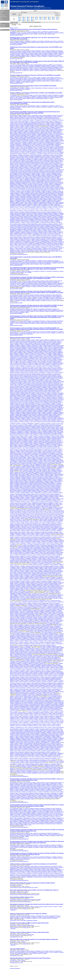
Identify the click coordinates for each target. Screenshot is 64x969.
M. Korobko (35, 185)
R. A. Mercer (59, 199)
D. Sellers (35, 227)
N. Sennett (46, 227)
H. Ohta (17, 208)
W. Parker (23, 213)
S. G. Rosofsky (43, 222)
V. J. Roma (56, 221)
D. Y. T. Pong (46, 215)
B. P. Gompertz (17, 50)
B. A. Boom (39, 137)
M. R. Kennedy (17, 54)
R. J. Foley (29, 297)
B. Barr (23, 132)
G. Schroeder (60, 96)
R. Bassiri (50, 132)
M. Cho (23, 146)
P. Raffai (17, 218)
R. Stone (44, 232)
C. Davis (12, 121)
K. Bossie (61, 137)
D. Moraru (30, 203)
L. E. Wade (47, 243)
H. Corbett (24, 79)
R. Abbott (55, 126)
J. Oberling (38, 207)
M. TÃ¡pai (48, 235)
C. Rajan (25, 218)
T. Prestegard (43, 216)
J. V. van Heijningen (26, 241)
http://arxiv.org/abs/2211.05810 (16, 90)
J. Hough (19, 176)
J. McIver (53, 197)
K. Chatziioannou (18, 145)
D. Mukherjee (13, 204)
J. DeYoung (33, 79)
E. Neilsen (40, 123)
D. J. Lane (23, 80)
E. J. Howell (24, 176)
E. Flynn (42, 162)
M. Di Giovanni (59, 156)
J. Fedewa (48, 80)
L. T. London (17, 191)
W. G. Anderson (38, 342)
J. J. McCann (17, 197)
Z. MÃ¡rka (54, 194)
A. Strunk (15, 234)
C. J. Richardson (57, 219)
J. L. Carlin (16, 284)
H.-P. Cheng (40, 145)
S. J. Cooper (39, 148)
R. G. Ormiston (51, 208)
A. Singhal (52, 229)
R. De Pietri (59, 154)
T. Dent (55, 154)
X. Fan (27, 160)
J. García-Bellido (25, 285)
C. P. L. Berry (55, 133)
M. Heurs (20, 175)
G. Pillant (23, 215)
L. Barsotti (28, 132)
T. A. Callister (61, 140)
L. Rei (36, 219)
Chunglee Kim (24, 183)
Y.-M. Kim (46, 183)
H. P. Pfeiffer (44, 214)
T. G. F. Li (23, 189)
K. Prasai (29, 216)
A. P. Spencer (27, 231)
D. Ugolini (52, 239)
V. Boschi (53, 137)
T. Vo (22, 243)
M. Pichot (12, 215)
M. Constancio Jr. (29, 148)
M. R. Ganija (28, 165)
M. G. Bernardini (29, 65)
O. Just (43, 261)
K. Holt (59, 175)
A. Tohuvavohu (43, 55)
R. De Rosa (15, 156)
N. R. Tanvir (37, 31)
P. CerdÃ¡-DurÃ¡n (49, 143)
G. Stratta (53, 33)
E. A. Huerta (38, 176)
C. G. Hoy (29, 176)
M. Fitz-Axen (27, 162)
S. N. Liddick (12, 262)
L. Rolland (46, 221)
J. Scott (22, 227)
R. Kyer (54, 41)
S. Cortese (24, 149)
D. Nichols (60, 205)
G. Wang (19, 244)
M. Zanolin (17, 251)
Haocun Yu (45, 249)
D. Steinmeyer (29, 232)
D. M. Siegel (44, 33)
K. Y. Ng (48, 205)
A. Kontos (26, 185)
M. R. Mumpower (47, 262)
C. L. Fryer (19, 285)
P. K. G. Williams (26, 118)
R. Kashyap (21, 180)
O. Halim (21, 171)
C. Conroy (41, 331)
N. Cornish (15, 149)
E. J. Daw (56, 153)
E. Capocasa (41, 141)
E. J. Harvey (24, 105)
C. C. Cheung (33, 77)
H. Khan (42, 182)
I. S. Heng (43, 174)
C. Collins (17, 148)
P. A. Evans (18, 52)
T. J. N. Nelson (34, 205)
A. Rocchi (41, 221)
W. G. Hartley (35, 283)
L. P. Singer (43, 229)
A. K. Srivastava (33, 231)
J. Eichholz (15, 159)
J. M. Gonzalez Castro (34, 168)
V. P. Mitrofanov (35, 202)
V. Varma (52, 241)
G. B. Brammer (54, 51)
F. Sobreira (52, 124)
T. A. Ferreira (46, 161)
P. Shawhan (43, 228)
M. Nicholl (50, 54)
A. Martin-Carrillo (37, 54)
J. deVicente (15, 117)
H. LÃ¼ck (16, 192)
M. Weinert (21, 246)
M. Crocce (42, 120)
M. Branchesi (48, 138)
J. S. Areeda (36, 129)
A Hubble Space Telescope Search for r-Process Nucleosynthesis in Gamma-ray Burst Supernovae (33, 29)
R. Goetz (16, 168)
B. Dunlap (31, 311)
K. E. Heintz (40, 32)
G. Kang (48, 179)
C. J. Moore (38, 96)
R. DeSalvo (25, 156)
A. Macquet (60, 192)
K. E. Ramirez (43, 218)
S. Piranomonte (25, 69)
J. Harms (33, 173)
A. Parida (19, 213)
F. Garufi (52, 165)
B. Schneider (23, 51)
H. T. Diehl (21, 117)
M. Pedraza (17, 214)
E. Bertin (53, 118)
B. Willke (54, 247)
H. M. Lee (36, 188)
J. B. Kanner (52, 179)
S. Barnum (15, 132)
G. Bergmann (39, 133)
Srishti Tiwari (54, 236)
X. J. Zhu (60, 251)
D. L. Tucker (44, 117)
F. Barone (20, 132)
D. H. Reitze (43, 219)
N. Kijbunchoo (18, 183)
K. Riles (22, 221)
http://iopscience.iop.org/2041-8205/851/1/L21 (19, 274)
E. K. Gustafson (58, 170)
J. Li (15, 189)
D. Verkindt (44, 242)
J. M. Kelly (61, 261)
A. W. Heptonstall (53, 174)
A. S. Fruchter (50, 31)
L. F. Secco (48, 300)
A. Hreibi (34, 176)
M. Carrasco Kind (24, 120)
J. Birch (48, 135)
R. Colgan (55, 147)
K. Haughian (53, 173)
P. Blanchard (59, 283)
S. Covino (18, 32)
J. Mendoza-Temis (33, 262)
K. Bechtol (48, 118)
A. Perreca (39, 214)
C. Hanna (61, 171)
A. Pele (27, 214)
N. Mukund (24, 204)
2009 (46, 17)
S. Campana (43, 56)
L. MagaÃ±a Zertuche (33, 193)
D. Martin (27, 262)
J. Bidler (28, 135)
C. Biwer (25, 350)
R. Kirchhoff (19, 184)
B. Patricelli (54, 213)
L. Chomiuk (16, 41)
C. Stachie (49, 231)
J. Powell (14, 216)
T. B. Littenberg (43, 189)
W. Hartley (24, 115)
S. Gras (37, 169)
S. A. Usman (16, 240)
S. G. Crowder (21, 152)
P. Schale (15, 226)
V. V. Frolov (40, 163)
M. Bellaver (33, 80)
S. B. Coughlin (46, 149)
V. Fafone (15, 160)
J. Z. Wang (28, 244)
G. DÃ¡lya (54, 152)
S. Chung (47, 146)
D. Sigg (34, 229)
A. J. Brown (38, 56)
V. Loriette (32, 191)
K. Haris (29, 173)
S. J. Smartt (31, 55)
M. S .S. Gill (31, 285)
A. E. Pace (40, 210)
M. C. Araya (31, 129)
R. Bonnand (29, 137)
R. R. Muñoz (45, 286)
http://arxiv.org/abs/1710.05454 (16, 325)
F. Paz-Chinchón (41, 283)
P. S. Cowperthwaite (35, 271)
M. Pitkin (35, 215)
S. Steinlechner (23, 232)
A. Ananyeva (48, 128)
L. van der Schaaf (33, 241)
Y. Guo (43, 170)
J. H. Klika (34, 184)
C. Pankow (48, 212)
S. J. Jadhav (16, 178)
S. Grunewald (27, 170)
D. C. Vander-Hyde (17, 241)
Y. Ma (36, 192)
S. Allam (37, 116)
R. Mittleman (48, 202)
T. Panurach (50, 42)
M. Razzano (22, 219)
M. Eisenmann (28, 159)
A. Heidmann (15, 174)
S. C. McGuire (48, 197)
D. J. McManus (59, 197)
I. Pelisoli (57, 311)
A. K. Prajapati (20, 216)
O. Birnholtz (57, 135)
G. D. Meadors (29, 199)
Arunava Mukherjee (59, 203)
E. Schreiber (53, 226)
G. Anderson (47, 51)
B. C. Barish (53, 131)
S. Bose (56, 137)
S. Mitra (29, 202)
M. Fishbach (48, 115)
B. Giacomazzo (25, 167)
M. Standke (54, 231)
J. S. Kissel (24, 184)
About (1, 18)
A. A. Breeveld (33, 56)
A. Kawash (56, 77)
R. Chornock (44, 97)
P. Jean (28, 77)
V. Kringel (57, 185)
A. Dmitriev (41, 157)
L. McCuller (42, 197)
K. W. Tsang (20, 239)
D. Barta (38, 132)
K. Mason (60, 195)
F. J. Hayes (58, 173)
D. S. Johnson (46, 178)
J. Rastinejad (17, 55)
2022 (58, 19)
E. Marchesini (41, 311)
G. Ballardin (25, 131)
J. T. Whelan (15, 247)
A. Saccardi (58, 69)
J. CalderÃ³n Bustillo (53, 140)
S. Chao (33, 144)
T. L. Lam (14, 187)
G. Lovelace (58, 191)
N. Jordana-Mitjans (14, 88)
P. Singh (48, 33)
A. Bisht (21, 136)
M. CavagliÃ (33, 143)
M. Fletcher (37, 162)
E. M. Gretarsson (13, 170)
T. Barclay (15, 56)
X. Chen (31, 145)
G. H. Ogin (55, 207)
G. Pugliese (35, 33)
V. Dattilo (45, 153)
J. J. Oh (59, 207)
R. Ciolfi (61, 146)
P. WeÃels (51, 246)
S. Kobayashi (50, 88)
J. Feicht (13, 161)
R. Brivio (48, 65)
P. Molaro (29, 42)
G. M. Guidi (33, 170)
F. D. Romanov (45, 79)
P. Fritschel (36, 163)
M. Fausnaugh (23, 52)
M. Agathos (46, 127)
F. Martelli (38, 195)
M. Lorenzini (27, 191)
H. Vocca (25, 243)
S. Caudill (29, 143)
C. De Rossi (20, 156)
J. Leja (37, 331)
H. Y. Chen (53, 116)
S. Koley (16, 185)
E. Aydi (11, 41)
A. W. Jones (52, 178)
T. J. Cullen (27, 152)
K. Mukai (37, 42)
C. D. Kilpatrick (44, 31)
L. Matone (51, 196)
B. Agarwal (17, 340)
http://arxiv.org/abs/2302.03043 (16, 83)
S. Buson (25, 77)
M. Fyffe (49, 163)
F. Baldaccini (19, 131)
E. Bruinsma (38, 80)
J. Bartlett (42, 132)
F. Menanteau (30, 123)
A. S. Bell (30, 133)
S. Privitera (49, 216)
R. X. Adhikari (31, 127)
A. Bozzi (28, 138)
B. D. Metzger (18, 33)
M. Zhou (52, 251)
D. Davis (52, 153)
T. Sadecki (28, 223)
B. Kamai (37, 179)
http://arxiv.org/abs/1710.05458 (16, 335)
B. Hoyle (38, 122)
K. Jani (20, 178)
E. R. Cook (27, 284)
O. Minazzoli (56, 201)
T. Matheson (27, 286)
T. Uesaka (44, 263)
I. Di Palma (31, 157)
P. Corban (45, 148)
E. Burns (32, 50)
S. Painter (57, 80)
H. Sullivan (26, 82)
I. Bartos (46, 132)
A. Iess (22, 177)
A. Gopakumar (42, 168)
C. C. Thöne (34, 70)
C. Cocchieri (39, 147)
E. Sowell (22, 231)
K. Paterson (32, 98)
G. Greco (52, 169)
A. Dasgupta (24, 153)
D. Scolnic (55, 281)
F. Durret (44, 284)
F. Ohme (13, 208)
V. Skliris (19, 230)
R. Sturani (19, 234)
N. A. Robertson (31, 221)
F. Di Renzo (36, 157)
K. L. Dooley (52, 157)
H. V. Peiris (29, 116)
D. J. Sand (16, 97)
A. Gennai (30, 166)
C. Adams (26, 127)
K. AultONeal (21, 130)
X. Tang (40, 263)
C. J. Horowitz (13, 260)
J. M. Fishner (21, 162)
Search (1, 13)
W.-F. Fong (29, 52)
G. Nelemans (27, 205)
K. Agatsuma (51, 127)
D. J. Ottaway (25, 210)
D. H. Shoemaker (57, 228)
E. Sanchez (16, 124)
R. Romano (17, 222)
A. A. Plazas (52, 123)
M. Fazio (60, 160)
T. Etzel (55, 159)
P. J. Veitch (25, 242)
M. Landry (18, 187)
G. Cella (44, 143)
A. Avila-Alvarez (37, 130)
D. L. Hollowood (32, 122)
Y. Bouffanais (23, 138)
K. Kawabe (56, 180)
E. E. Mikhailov (18, 201)
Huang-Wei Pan (33, 212)
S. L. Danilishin (60, 152)
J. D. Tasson (59, 235)
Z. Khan (53, 182)
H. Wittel (20, 248)
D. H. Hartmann (34, 32)
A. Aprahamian (50, 260)
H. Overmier (30, 210)
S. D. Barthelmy (23, 346)
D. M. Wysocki (54, 248)
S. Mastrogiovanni (35, 196)
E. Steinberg (42, 78)
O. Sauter (57, 225)
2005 (29, 17)
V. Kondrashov (21, 185)
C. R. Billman (40, 348)
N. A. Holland (55, 175)
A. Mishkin (16, 202)
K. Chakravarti (17, 144)
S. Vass (55, 241)
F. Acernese (16, 127)
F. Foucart (34, 261)
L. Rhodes (23, 55)
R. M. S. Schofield (40, 226)
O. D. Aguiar (39, 340)
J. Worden (39, 248)
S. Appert (23, 129)
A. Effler (60, 158)
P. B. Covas (16, 150)
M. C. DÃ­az (42, 156)
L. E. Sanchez (13, 225)
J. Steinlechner (16, 232)
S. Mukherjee (18, 204)
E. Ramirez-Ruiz (37, 88)
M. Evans (59, 159)
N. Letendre (61, 188)
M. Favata (52, 160)
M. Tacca (24, 235)
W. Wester (32, 126)
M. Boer (60, 136)
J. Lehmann (52, 188)
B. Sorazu (58, 230)
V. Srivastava (40, 231)
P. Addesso (46, 339)
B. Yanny (48, 281)
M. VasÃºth (60, 241)
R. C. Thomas (20, 126)
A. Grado (20, 169)
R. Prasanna (33, 216)
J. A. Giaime (30, 167)
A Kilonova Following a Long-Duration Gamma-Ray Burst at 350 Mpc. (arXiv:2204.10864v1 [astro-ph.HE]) (36, 92)
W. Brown (45, 310)
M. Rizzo (26, 221)
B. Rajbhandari (30, 218)
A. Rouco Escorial (17, 51)
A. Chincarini (56, 145)
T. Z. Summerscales (35, 234)
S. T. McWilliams (16, 199)
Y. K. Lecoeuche (21, 188)
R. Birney (52, 135)
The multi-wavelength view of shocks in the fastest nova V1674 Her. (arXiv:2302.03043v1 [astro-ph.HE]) (35, 75)
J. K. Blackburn (31, 136)
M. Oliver (27, 208)
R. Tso (28, 239)
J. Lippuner (22, 262)
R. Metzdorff (43, 200)
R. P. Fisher (16, 162)
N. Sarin (28, 51)
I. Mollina (33, 42)
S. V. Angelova (17, 129)
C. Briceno (35, 308)
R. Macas (39, 192)
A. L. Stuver (24, 234)
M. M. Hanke (51, 171)
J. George (39, 166)
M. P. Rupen (24, 78)
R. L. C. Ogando (46, 123)
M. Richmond (51, 79)
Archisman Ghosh (13, 167)
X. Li (27, 189)
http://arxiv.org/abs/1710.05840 (16, 302)
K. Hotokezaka (37, 50)
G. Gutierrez (26, 122)
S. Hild (24, 175)
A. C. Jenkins (37, 178)
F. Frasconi (20, 163)
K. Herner (20, 116)
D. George (34, 166)
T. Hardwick (24, 173)
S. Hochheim (37, 175)
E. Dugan (43, 80)
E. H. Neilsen (39, 298)
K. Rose (32, 222)
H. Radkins (60, 217)
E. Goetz (12, 168)
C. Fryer (39, 52)
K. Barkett (49, 345)
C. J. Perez (35, 214)
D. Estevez (45, 159)
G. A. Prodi (54, 216)
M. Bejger (25, 133)
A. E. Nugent (60, 95)
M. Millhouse (37, 201)
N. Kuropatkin (57, 122)
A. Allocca (30, 128)
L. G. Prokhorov (60, 216)
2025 (29, 20)
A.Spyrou (32, 263)
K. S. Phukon (54, 214)
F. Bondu (20, 137)
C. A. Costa (28, 149)
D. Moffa (56, 202)
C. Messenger (32, 200)
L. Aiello (15, 128)
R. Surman (36, 263)
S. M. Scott (26, 227)
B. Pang (38, 212)
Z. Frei (24, 163)
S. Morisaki (40, 203)
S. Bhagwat (18, 348)
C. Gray (44, 169)
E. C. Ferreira (41, 161)
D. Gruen (15, 122)
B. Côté (22, 260)
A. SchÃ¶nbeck (47, 226)
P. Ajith (21, 128)
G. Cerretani (56, 143)
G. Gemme (21, 166)
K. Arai (26, 129)
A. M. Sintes (57, 229)
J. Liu (48, 189)
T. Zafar (31, 64)
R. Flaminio (32, 162)
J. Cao (37, 141)
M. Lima (13, 123)
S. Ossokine (19, 210)
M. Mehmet (34, 199)
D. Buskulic (18, 140)
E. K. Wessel (46, 246)
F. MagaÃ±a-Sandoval (24, 193)
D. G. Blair (42, 136)
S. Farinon (31, 160)
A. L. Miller (28, 201)
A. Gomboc (55, 88)
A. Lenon (56, 188)
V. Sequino (56, 227)
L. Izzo (45, 32)
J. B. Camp (16, 141)
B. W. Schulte (59, 226)
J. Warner (53, 244)
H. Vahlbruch (22, 240)
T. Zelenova (22, 251)
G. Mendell (54, 199)
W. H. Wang (33, 244)
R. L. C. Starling (23, 70)
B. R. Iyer (53, 177)
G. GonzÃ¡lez (27, 168)
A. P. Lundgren (27, 192)
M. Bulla (28, 50)
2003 (21, 17)
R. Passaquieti (39, 213)
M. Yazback (30, 249)
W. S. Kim (41, 183)
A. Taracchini (53, 235)
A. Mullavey (29, 204)
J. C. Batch (45, 346)
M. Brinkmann (25, 139)
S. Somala (49, 230)
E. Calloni (12, 141)
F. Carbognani (47, 141)
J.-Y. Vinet (14, 243)
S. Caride (52, 141)
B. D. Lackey (57, 186)
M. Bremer (43, 65)
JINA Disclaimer (2, 26)
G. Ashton (51, 129)
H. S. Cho (20, 146)
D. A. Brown (37, 296)
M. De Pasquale (16, 67)
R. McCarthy (23, 197)
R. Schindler (26, 124)
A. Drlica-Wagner (24, 121)
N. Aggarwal (57, 127)
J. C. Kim (29, 183)
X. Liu (51, 189)
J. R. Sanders (31, 225)
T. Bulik (56, 139)
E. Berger (33, 97)
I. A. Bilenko (32, 135)
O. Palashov (16, 212)
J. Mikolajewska (23, 42)
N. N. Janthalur (25, 178)
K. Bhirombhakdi (21, 56)
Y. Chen (35, 145)
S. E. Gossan (56, 168)
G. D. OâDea (49, 207)
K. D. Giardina (37, 167)
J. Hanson (20, 173)
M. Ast (38, 343)
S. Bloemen (51, 136)
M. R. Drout (39, 284)
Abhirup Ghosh (59, 166)
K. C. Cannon (29, 141)
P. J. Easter (45, 158)
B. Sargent (44, 64)
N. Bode (56, 136)
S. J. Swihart (54, 106)
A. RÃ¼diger (58, 222)
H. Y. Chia (51, 145)
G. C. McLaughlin (54, 261)
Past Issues (2, 11)
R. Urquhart (18, 43)
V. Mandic (12, 194)
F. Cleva (35, 147)
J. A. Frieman (34, 297)
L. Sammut (54, 223)
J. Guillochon (17, 271)
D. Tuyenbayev (42, 239)
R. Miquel (35, 123)
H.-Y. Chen (48, 296)
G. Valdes (32, 240)
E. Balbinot (54, 283)
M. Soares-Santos (13, 115)
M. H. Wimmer (59, 247)
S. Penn (30, 214)
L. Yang (22, 249)
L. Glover (56, 167)
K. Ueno (47, 239)
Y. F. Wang (38, 244)
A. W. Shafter (19, 79)
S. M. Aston (55, 129)
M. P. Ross (48, 222)
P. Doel (19, 121)
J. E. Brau (54, 138)
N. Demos (51, 154)
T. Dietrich (48, 156)
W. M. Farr (39, 160)
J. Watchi (61, 244)
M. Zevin (32, 251)
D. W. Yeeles (36, 249)
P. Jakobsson (49, 32)
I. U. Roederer (39, 260)
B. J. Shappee (56, 42)
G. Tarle (15, 126)
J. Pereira (59, 262)
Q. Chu (33, 146)
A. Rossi (39, 33)
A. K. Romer (57, 123)
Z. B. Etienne (50, 159)
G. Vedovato (16, 242)
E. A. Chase (42, 144)
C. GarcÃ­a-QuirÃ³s (46, 165)
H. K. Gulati (38, 170)
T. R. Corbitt (49, 148)
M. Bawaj (58, 132)
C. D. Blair (37, 136)
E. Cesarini (61, 143)
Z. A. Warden (48, 244)
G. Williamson (18, 80)
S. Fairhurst (23, 160)
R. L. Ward (43, 244)
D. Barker (58, 131)
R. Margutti (16, 286)
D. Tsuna (37, 239)
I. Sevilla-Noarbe (38, 117)
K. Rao (60, 218)
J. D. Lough (48, 191)
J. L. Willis (49, 247)
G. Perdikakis (54, 262)
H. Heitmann (27, 174)
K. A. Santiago (37, 225)
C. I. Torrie (32, 238)
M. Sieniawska (29, 229)
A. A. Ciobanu (56, 146)
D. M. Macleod (55, 192)
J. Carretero (31, 120)
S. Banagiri (36, 131)
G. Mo (52, 202)
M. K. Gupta (51, 170)
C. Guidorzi (26, 88)
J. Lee (44, 188)
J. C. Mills (43, 201)
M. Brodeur (20, 261)
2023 (21, 20)
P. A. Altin (39, 128)
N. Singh (48, 229)
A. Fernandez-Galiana (28, 161)
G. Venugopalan (38, 242)
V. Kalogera (32, 179)
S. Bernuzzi (45, 133)
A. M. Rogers (21, 263)
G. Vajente (28, 240)
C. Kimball (50, 183)
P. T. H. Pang (43, 212)
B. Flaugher (41, 121)
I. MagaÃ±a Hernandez (14, 193)
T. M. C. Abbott (33, 118)
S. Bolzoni (29, 79)
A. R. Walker (26, 126)
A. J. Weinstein (27, 246)
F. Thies (14, 236)
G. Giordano (51, 167)
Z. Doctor (44, 115)
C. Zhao (48, 251)
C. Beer (15, 347)
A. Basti (54, 132)
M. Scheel (19, 226)
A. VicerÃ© (54, 242)
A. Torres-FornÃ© (26, 238)
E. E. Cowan (21, 150)
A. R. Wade (42, 243)
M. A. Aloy (34, 128)
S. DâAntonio (13, 153)
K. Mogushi (61, 202)
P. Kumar (31, 186)
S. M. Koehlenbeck (56, 184)
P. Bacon (47, 130)
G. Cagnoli (41, 140)
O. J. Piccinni (60, 214)
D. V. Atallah (52, 343)
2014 (25, 19)
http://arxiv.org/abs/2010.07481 (16, 109)
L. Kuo (43, 186)
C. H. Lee (27, 188)
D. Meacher (23, 199)
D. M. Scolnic (50, 323)
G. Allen (25, 128)
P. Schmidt (28, 226)
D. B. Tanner (43, 235)
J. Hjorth (60, 52)
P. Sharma (39, 228)
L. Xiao (59, 248)
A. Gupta (47, 170)
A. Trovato (58, 238)
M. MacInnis (48, 192)
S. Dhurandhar (37, 156)
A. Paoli (15, 213)
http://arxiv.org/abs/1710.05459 (16, 288)
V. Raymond (17, 219)
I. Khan (45, 182)
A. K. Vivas (53, 300)
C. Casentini (23, 143)
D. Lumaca (21, 192)
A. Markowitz (19, 195)
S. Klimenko (39, 184)
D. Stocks (41, 232)
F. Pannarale (53, 212)
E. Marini (27, 98)
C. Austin (26, 130)
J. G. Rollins (51, 221)
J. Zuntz (35, 126)
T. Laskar (22, 54)
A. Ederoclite (46, 41)
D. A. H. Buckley (40, 41)
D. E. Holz (54, 115)
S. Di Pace (26, 157)
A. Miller (32, 201)
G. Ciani (51, 146)
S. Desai (15, 121)
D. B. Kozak (51, 185)
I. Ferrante (36, 161)
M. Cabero (31, 140)
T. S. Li (50, 285)
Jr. (43, 298)
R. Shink (52, 228)
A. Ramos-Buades (50, 218)
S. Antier (50, 342)
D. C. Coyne (39, 150)
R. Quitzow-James (54, 217)
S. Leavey (16, 188)
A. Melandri (12, 33)
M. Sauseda (37, 300)
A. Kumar (26, 186)
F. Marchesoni (40, 194)
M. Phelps (50, 214)
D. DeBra (61, 153)
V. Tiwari (59, 236)
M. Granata (29, 169)
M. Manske (28, 194)
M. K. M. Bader (58, 130)
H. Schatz (44, 260)
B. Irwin (37, 177)
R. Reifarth (15, 263)
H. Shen (48, 228)
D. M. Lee (18, 262)
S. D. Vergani (57, 55)
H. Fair (18, 160)
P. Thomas (24, 236)
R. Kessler (24, 116)
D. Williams (37, 247)
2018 (42, 19)
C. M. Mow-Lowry (51, 203)
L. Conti (35, 148)
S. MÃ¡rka (50, 194)
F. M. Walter (24, 43)
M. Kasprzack (27, 180)
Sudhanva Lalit (18, 7)
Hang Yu (41, 249)
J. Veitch (21, 242)
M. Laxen (51, 187)
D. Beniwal (34, 133)
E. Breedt (27, 56)
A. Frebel (29, 261)
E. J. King (55, 183)
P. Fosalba (46, 121)
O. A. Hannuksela (13, 173)
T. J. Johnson (20, 77)
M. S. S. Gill (26, 117)
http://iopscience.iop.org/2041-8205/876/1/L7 (19, 254)
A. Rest (55, 298)
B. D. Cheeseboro (26, 145)
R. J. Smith (32, 88)
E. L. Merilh (15, 200)
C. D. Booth (44, 137)
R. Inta (30, 177)
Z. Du (32, 158)
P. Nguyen (55, 205)
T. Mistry (25, 202)
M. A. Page (50, 210)
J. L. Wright (44, 248)
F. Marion (45, 194)
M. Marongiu (17, 89)
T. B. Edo (50, 158)
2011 (54, 17)
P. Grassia (41, 169)
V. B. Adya (37, 127)
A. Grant (33, 169)
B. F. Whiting (21, 247)
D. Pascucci (28, 213)
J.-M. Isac (46, 177)
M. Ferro (21, 67)
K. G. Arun (25, 343)
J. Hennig (47, 174)
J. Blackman (43, 350)
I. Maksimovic (53, 193)
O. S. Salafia (23, 50)
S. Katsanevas (33, 180)
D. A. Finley (57, 284)
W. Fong (28, 31)
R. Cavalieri (39, 143)
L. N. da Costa (60, 120)
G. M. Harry (37, 173)
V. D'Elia (60, 56)
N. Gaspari (50, 52)
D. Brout (41, 116)
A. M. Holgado (49, 175)
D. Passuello (45, 213)
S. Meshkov (27, 200)
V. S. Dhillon (12, 52)
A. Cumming (32, 152)
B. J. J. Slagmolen (24, 230)
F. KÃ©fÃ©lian (18, 182)
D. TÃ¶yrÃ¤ (37, 238)
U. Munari (42, 42)
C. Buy (22, 140)
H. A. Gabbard (54, 163)
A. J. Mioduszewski (17, 78)
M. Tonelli (15, 238)
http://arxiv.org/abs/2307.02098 (16, 58)
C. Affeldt (42, 127)
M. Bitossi (26, 136)
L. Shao (34, 228)
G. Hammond (41, 171)
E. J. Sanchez (60, 223)
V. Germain (48, 166)
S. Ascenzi (46, 129)
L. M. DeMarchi (45, 154)
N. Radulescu (12, 218)
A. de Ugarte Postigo (37, 64)
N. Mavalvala (56, 196)
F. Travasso (43, 238)
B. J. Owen (35, 210)
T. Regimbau (31, 219)
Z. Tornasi (20, 238)
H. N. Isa (42, 177)
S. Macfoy (44, 192)
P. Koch (50, 184)
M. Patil (49, 213)
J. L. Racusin (36, 69)
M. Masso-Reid (28, 196)
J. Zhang (36, 251)
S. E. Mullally (49, 64)
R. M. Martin (48, 195)
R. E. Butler (24, 281)
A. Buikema (51, 139)
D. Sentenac (51, 227)
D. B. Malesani (60, 32)
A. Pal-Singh (26, 212)
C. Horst (15, 176)
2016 (33, 19)
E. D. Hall (30, 171)
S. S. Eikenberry (21, 159)
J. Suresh (51, 234)
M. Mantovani (34, 194)
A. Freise (28, 163)
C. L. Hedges (61, 67)
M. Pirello (31, 215)
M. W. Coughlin (39, 149)
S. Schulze (33, 51)
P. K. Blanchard (39, 97)
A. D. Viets (59, 242)
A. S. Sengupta (41, 227)
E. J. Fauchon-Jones (46, 160)
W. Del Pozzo (39, 154)
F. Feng (22, 161)
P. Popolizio (57, 215)
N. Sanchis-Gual (19, 225)
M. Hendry (38, 174)
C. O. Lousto (53, 191)
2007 (37, 17)
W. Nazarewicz (33, 260)
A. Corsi (19, 149)
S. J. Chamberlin (24, 144)
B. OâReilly (44, 208)
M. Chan (29, 144)
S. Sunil (44, 234)
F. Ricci (51, 219)
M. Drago (23, 158)
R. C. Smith (46, 124)
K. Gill (46, 167)
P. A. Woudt (17, 108)
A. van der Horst (50, 55)
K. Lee (47, 188)
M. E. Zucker (18, 252)
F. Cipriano (12, 147)
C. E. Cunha (47, 120)
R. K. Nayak (17, 205)
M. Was (57, 244)
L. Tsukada (32, 239)
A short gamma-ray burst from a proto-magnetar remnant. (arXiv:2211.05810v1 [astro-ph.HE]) (33, 85)
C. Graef (24, 169)
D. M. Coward (28, 150)
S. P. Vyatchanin (36, 243)
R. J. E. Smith (44, 230)
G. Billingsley (43, 135)
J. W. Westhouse (57, 246)
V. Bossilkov (12, 138)
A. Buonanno (12, 140)
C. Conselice (58, 116)
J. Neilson (23, 205)
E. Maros (24, 195)
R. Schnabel (33, 226)
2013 (21, 19)
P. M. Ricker (17, 221)
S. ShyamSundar (18, 229)
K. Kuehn (52, 122)
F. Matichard (46, 196)
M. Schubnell (32, 124)
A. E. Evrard (35, 121)
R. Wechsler (50, 117)
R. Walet (55, 243)
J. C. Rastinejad (13, 31)
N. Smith (20, 97)
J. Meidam (45, 199)
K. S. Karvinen (16, 180)
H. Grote (22, 170)
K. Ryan (19, 223)
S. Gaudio (61, 165)
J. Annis (28, 115)
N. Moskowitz (52, 311)
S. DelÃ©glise (33, 154)
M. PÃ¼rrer (26, 217)
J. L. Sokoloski (13, 43)
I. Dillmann (27, 260)
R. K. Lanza (41, 187)
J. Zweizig (23, 252)
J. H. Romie (27, 222)
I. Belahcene (24, 347)
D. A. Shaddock (13, 228)
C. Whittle (26, 247)
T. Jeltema (48, 122)
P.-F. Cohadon (50, 147)
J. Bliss (15, 261)
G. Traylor (48, 238)
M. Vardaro (47, 241)
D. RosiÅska (36, 222)
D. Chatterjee (57, 144)
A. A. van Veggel (41, 241)
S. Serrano (38, 124)
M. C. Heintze (21, 174)
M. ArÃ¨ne (41, 129)
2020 (50, 19)
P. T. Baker (14, 131)
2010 (50, 17)
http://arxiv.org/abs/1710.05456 (16, 313)
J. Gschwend (31, 117)
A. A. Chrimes (49, 56)
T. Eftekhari (12, 272)
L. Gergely (43, 166)
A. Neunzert (43, 205)
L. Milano (23, 201)
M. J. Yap (26, 249)
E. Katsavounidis (40, 180)
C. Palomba (21, 212)
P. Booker (34, 137)
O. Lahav (40, 115)
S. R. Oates (58, 50)
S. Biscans (59, 348)
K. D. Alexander (47, 271)
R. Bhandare (23, 135)
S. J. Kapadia (58, 179)
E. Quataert (58, 286)
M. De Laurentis (26, 154)
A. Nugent (55, 54)
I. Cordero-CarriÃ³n (56, 148)
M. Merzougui (21, 200)
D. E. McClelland (29, 197)
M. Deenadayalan (13, 154)
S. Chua (37, 146)
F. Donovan (46, 157)
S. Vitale (18, 243)
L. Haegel (16, 171)
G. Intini (34, 177)
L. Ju (17, 179)
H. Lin (58, 115)
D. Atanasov (55, 260)
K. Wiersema (51, 70)
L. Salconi (40, 223)
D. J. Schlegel (43, 300)
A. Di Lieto (17, 157)
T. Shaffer (19, 228)
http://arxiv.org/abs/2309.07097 (16, 44)
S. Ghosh (19, 167)
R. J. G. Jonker (13, 179)
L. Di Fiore (53, 156)
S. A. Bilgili (38, 135)
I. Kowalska (46, 185)
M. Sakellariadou (34, 223)
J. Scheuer (24, 226)
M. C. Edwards (55, 158)
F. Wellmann (37, 246)
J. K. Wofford (34, 248)
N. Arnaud (20, 343)
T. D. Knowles (46, 184)
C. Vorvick (30, 243)
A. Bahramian (54, 310)
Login (1, 29)
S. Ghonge (53, 166)
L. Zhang (40, 251)
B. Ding (22, 157)
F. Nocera (16, 207)
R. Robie (37, 221)
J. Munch (34, 204)
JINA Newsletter (2, 24)
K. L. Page (57, 78)
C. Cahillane (46, 140)
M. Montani (20, 203)
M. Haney (47, 171)
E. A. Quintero (47, 217)
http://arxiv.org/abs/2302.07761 (16, 72)
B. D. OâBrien (43, 207)
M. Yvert (56, 249)
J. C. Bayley (54, 346)
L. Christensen (60, 51)
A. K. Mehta (39, 199)
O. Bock (15, 351)
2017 (37, 19)
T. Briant (58, 138)
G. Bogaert (16, 137)
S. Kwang (52, 186)
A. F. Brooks (35, 139)
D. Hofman (43, 175)
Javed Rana (56, 218)
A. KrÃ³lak (17, 186)
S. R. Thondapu (29, 236)
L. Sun (41, 234)
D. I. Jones (57, 178)
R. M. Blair (46, 136)
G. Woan (24, 248)
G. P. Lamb (54, 32)
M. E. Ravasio (49, 69)
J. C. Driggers (28, 158)
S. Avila (44, 118)
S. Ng (51, 205)
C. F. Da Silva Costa (32, 153)
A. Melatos (49, 199)
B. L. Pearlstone (60, 213)
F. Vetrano (49, 242)
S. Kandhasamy (43, 179)
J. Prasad (25, 216)
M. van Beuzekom (44, 240)
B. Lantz (36, 187)
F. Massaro (47, 311)
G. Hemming (33, 174)
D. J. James (43, 122)
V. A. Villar (12, 271)
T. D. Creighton (58, 150)
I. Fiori (60, 161)
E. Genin (25, 166)
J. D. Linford (59, 41)
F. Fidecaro (56, 161)
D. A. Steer (59, 231)
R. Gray (48, 169)
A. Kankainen (48, 261)
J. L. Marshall (24, 123)
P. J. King (60, 183)
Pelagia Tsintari (37, 7)
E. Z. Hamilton (35, 171)
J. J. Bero (50, 133)
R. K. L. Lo (55, 189)
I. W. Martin (42, 195)
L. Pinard (27, 215)
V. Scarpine (21, 124)
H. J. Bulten (60, 139)
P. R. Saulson (52, 225)
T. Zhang (44, 251)
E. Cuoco (44, 152)
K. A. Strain (54, 232)
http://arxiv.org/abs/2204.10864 (16, 99)
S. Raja (21, 218)
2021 (54, 19)
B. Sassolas (46, 225)
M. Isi (49, 177)
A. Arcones (18, 260)
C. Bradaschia (33, 138)
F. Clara (20, 147)
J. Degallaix (20, 154)
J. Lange (32, 187)
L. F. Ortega (56, 208)
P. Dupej (35, 158)
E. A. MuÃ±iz (39, 204)
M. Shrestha (12, 89)
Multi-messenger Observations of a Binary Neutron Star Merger (25, 337)
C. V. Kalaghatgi (26, 179)
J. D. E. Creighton (50, 150)
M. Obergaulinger (31, 207)
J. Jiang (41, 178)
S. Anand (55, 31)
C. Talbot (33, 235)
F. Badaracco (51, 130)
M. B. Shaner (30, 228)
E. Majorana (46, 193)
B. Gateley (56, 165)
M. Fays (56, 160)
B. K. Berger (34, 347)
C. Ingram (27, 177)
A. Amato (44, 128)
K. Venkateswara (31, 242)
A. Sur (47, 234)
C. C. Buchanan (48, 353)
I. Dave (48, 153)
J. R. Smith (38, 230)
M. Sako (33, 116)
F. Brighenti (15, 139)
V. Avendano (30, 130)
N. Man (61, 193)
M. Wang (49, 263)
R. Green (62, 169)
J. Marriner (23, 283)
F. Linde (32, 189)
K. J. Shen (61, 42)
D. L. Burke (18, 120)
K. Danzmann (19, 153)
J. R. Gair (16, 165)
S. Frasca (15, 163)
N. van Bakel (37, 240)
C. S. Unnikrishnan (58, 239)
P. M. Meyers (49, 200)
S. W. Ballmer (30, 131)
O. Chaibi (12, 144)
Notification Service (3, 16)
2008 (42, 17)
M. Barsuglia (33, 132)
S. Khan (49, 182)
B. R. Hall (25, 171)
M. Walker (60, 243)
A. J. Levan (32, 31)
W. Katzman (46, 180)
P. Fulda (45, 163)
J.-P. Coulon (52, 149)
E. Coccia (45, 147)
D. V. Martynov (54, 195)
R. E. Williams (33, 41)
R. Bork (49, 137)
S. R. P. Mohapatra (13, 203)
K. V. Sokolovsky (26, 41)
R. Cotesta (34, 149)
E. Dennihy (26, 311)
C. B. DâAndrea (53, 120)
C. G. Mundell (21, 88)
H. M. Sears (45, 98)
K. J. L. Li (18, 189)
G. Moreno (35, 203)
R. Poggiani (40, 215)
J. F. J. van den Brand (52, 240)
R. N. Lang (28, 187)
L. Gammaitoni (22, 165)
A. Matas (41, 196)
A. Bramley (43, 138)
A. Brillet (20, 139)
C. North (20, 207)
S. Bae (47, 344)
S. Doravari (57, 157)
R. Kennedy (28, 182)
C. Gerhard (52, 80)
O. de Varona (31, 156)
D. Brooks (57, 118)
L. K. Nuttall (25, 207)
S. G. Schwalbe (17, 227)
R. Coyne (44, 150)
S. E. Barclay (47, 131)
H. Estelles (40, 159)
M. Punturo (17, 217)
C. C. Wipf (16, 248)
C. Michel (58, 200)
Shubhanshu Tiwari (47, 236)
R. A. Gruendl (20, 122)
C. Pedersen (12, 214)
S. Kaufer (51, 180)
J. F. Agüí (15, 65)
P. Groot (18, 170)
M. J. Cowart (33, 150)
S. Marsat (33, 195)
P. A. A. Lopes (55, 285)
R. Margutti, (21, 272)
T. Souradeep (17, 231)
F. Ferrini (52, 161)
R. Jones (61, 178)
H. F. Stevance (37, 55)
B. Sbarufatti (16, 70)
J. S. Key (32, 182)
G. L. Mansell (23, 194)
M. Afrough (12, 340)
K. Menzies (39, 79)
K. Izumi (57, 177)
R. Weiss (32, 246)
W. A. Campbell (22, 141)
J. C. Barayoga (42, 131)
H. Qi (30, 217)
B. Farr (35, 160)
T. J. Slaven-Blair (32, 230)
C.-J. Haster (48, 173)
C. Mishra (21, 202)
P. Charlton (38, 144)
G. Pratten (39, 216)
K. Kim (33, 183)
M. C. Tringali (53, 238)
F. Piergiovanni (17, 215)
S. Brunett (47, 139)
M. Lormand (37, 191)
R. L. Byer (26, 140)
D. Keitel (23, 182)
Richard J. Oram (39, 208)
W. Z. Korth (41, 185)
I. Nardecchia (56, 204)
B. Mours (45, 203)
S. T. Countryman (58, 149)
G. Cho (15, 146)
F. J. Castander (37, 120)
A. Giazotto (42, 167)
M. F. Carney (57, 141)
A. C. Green (57, 169)
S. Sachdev (23, 223)
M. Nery (39, 205)
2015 (29, 19)
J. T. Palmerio (60, 54)
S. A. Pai (57, 210)
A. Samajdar (49, 223)
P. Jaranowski (31, 178)
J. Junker (20, 179)
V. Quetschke (35, 217)
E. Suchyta (56, 124)
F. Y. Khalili (37, 182)
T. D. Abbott (60, 126)
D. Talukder (37, 235)
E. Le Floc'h (44, 68)
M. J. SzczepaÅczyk (18, 235)
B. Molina (52, 77)
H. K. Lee (32, 188)
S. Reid (39, 219)
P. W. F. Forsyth (56, 162)
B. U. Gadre (60, 163)
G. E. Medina (33, 286)
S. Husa (52, 176)
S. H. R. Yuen (51, 249)
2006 (33, 17)
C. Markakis (59, 194)
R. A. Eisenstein (34, 159)
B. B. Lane (23, 187)
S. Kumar (39, 186)
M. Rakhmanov (37, 218)
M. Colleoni (60, 147)
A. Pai (54, 210)
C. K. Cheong (45, 145)
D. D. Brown (41, 139)
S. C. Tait (29, 235)
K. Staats (45, 231)
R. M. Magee (41, 193)
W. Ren (48, 219)
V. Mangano (17, 194)
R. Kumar (35, 186)
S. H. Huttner (57, 176)
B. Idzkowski (18, 177)
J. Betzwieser (17, 135)
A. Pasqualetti (33, 213)
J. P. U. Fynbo (23, 32)
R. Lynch (32, 192)
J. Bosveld (18, 138)
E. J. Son (53, 230)
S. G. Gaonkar (34, 165)
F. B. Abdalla (39, 118)
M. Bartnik (28, 80)
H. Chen (54, 280)
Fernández (19, 65)
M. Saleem (44, 223)
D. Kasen (46, 285)
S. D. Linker (37, 189)
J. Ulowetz (56, 79)
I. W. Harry (43, 173)
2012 (58, 17)
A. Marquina (28, 195)
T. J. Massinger (22, 196)
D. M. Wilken (31, 247)
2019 (46, 19)
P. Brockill (31, 139)
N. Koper (31, 185)
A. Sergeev (61, 227)
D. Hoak (32, 175)
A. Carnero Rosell (47, 116)
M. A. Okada (22, 208)
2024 (25, 20)
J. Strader (20, 41)
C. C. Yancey (17, 249)
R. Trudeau (15, 239)
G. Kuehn (22, 186)
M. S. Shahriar (24, 228)
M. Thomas (19, 236)
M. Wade (51, 243)
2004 (25, 17)
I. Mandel (32, 54)
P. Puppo (22, 217)
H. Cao (33, 141)
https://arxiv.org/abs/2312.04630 (16, 34)
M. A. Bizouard (31, 350)
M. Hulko (48, 176)
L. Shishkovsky (43, 106)
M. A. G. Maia (18, 123)
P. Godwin (60, 167)
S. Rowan (53, 222)
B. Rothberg (27, 89)
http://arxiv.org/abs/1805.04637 (16, 265)
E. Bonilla (25, 137)
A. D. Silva (38, 229)
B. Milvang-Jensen (25, 33)
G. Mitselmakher (42, 202)
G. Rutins (15, 223)
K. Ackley (43, 51)
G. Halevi (29, 32)
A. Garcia (15, 116)
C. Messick (38, 200)
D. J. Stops (49, 232)
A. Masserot (16, 196)
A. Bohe (32, 351)
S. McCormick (36, 197)
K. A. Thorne (35, 236)
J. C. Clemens (21, 311)
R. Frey (31, 163)
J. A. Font (50, 162)
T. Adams (41, 339)
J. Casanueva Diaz (17, 143)
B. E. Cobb (50, 97)
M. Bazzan (15, 133)
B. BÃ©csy (20, 133)
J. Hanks (56, 171)
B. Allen (54, 340)
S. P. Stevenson (35, 232)
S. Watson (32, 82)
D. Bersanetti (60, 133)
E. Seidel (31, 227)
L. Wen (41, 246)
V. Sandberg (25, 225)
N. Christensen (29, 146)
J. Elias (30, 308)
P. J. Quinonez (41, 217)
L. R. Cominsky (22, 148)
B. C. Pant (58, 212)
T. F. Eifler (31, 121)
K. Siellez (24, 229)
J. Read (27, 219)
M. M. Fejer (18, 161)
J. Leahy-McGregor (31, 105)
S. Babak (43, 130)
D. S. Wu (48, 248)
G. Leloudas (26, 54)
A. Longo (22, 191)
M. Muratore (45, 204)
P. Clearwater (30, 147)
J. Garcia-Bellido (34, 115)
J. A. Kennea (35, 68)
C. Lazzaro (61, 187)
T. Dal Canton (49, 152)
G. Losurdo (42, 191)
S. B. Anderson (55, 128)
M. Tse (25, 239)
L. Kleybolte (29, 184)
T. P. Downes (17, 158)
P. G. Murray (50, 204)
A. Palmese (19, 115)
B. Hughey (44, 176)
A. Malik (58, 193)
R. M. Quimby (13, 79)
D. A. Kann (30, 68)
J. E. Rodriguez (17, 82)
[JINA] (4, 8)
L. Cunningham (38, 152)
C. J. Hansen (38, 261)
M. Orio (46, 42)
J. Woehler (28, 248)
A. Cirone (17, 147)
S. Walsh (15, 244)
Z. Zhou (56, 251)
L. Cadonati (36, 140)
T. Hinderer (28, 175)
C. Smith (22, 82)
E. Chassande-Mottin (50, 144)
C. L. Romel (22, 222)
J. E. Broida (20, 353)
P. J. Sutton (56, 234)
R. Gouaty (16, 169)
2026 (33, 20)
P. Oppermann (32, 208)
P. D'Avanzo (55, 56)
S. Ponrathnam (52, 215)
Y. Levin (11, 189)
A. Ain (18, 128)
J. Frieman (50, 121)
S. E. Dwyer (40, 158)
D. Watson (46, 70)
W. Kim (36, 183)
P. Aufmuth (15, 130)
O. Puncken (12, 217)
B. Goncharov (21, 168)
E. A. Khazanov (58, 182)
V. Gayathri (16, 166)
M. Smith (42, 124)
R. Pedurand (22, 214)
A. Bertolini (12, 135)
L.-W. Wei (17, 246)
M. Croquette (15, 152)
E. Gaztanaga (55, 121)
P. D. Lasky (46, 187)
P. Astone (60, 129)
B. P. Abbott (50, 126)
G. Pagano (45, 210)
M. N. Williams (37, 78)
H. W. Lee (41, 188)
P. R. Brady (38, 138)
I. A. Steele (61, 88)
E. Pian (30, 33)
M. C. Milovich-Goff (49, 201)
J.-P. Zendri (28, 251)
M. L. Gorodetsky (49, 168)
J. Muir (49, 286)
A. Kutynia (47, 186)
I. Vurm (47, 78)
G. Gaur (11, 166)
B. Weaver (12, 246)
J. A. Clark (25, 147)
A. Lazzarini (55, 187)
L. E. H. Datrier (39, 153)
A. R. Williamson (43, 247)
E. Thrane (41, 236)
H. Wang (23, 244)
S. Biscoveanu (16, 136)
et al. (55, 70)
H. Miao (54, 200)
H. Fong (46, 162)
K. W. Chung (42, 146)
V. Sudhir (29, 234)
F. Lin (29, 189)
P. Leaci (11, 188)
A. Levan (12, 50)
